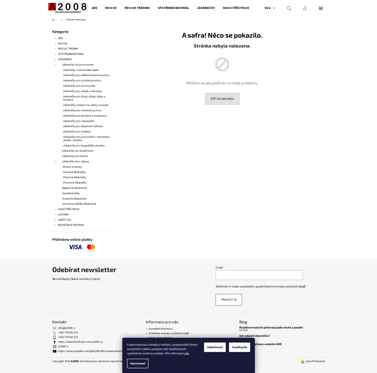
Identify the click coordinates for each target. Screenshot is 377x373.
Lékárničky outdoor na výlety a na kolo (85, 105)
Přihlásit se (229, 300)
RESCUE (62, 44)
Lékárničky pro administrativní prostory (86, 75)
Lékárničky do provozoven (78, 65)
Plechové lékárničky (75, 183)
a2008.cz (63, 346)
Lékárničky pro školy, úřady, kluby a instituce (84, 98)
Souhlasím (239, 347)
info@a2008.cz (66, 328)
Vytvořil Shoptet (315, 361)
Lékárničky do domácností (77, 151)
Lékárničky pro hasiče (75, 156)
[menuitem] (94, 8)
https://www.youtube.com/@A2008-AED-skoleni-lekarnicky (92, 351)
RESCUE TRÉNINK (68, 49)
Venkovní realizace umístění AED (260, 344)
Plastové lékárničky (74, 177)
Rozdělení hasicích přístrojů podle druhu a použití (271, 327)
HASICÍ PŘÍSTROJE (69, 209)
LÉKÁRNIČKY (65, 59)
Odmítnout (215, 347)
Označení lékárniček (74, 199)
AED (60, 38)
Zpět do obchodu (222, 98)
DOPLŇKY (63, 215)
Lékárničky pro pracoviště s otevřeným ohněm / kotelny (86, 138)
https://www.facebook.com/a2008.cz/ (80, 342)
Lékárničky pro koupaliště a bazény (84, 146)
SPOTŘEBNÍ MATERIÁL (71, 54)
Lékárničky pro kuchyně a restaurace (85, 116)
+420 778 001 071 (68, 333)
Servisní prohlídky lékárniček (79, 204)
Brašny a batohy (72, 167)
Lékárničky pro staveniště (78, 121)
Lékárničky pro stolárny (77, 132)
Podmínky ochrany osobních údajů (169, 333)
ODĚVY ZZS (64, 220)
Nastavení (137, 363)
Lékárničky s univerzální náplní (81, 70)
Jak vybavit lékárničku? (254, 335)
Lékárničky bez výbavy (75, 162)
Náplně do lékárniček (74, 188)
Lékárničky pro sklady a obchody (82, 91)
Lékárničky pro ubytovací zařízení (83, 126)
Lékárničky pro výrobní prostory (82, 81)
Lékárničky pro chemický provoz (82, 110)
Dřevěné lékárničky (74, 172)
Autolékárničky (71, 193)
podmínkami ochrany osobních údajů (281, 286)
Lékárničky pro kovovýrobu (79, 86)
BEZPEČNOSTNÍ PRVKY (71, 225)
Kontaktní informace (161, 329)
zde (186, 353)
